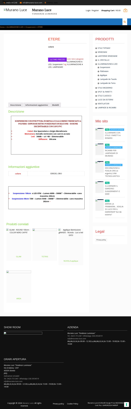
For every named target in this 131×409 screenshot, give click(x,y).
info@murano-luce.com (13, 381)
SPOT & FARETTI (105, 91)
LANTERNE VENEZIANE (107, 56)
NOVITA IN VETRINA (117, 130)
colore (51, 47)
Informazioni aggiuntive (36, 105)
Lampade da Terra (107, 83)
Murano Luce (41, 10)
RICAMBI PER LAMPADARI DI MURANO (111, 153)
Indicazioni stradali (11, 376)
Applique (103, 75)
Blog (107, 130)
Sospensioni (31, 27)
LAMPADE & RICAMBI (107, 107)
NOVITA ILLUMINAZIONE (113, 147)
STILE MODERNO (105, 88)
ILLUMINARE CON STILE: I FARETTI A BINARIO (113, 135)
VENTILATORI (103, 103)
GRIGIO (53, 173)
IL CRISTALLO (103, 60)
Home (2, 27)
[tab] (15, 105)
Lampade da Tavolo (108, 79)
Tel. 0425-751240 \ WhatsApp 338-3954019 (21, 378)
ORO (60, 173)
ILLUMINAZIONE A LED (15, 27)
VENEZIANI (102, 52)
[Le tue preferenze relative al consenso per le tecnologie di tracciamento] (126, 404)
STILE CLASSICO (104, 95)
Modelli (55, 105)
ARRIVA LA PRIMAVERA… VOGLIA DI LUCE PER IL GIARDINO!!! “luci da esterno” (114, 209)
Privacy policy (101, 240)
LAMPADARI (58, 67)
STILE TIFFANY (104, 48)
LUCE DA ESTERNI (105, 99)
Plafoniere (104, 71)
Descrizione (15, 105)
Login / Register (92, 10)
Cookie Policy (72, 403)
